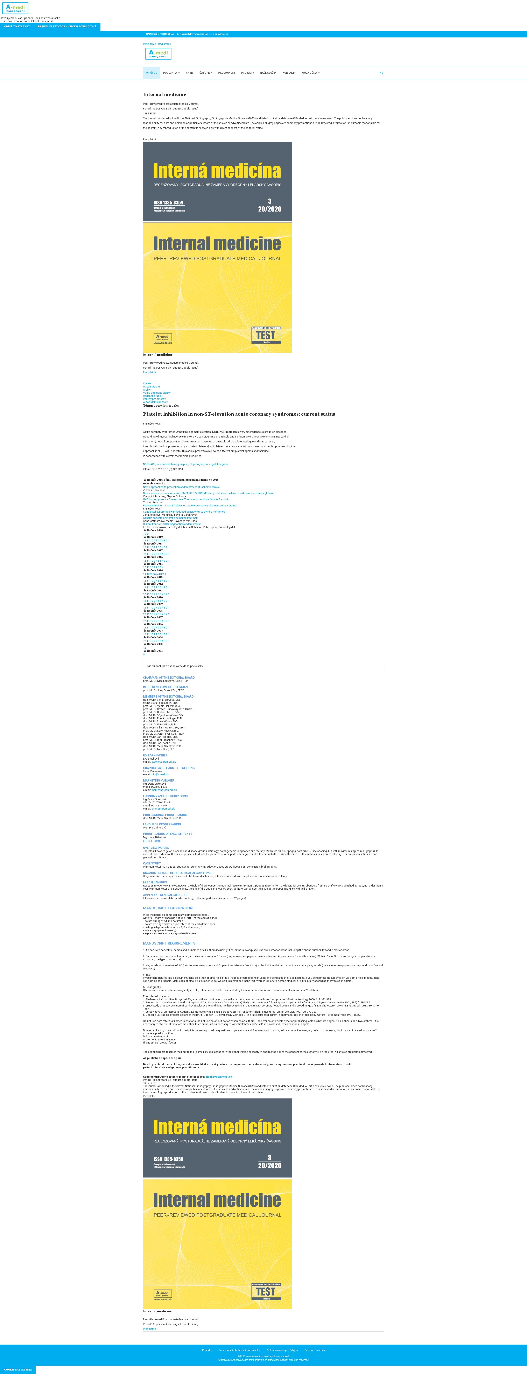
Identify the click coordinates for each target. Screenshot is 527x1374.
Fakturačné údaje (315, 1350)
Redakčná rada (152, 395)
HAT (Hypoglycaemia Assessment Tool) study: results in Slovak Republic (186, 499)
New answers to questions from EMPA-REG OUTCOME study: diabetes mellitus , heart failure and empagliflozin (208, 493)
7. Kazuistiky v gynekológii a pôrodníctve (203, 34)
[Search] (382, 73)
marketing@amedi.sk (164, 789)
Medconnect (226, 72)
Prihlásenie (149, 43)
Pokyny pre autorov (154, 398)
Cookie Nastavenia (18, 1369)
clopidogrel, (197, 464)
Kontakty (289, 72)
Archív (146, 389)
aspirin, (185, 464)
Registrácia (164, 43)
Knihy (189, 72)
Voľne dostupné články (156, 392)
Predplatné (149, 372)
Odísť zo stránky (17, 26)
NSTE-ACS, (150, 464)
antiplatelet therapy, (168, 464)
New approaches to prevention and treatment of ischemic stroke (181, 487)
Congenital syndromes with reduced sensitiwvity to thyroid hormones (184, 511)
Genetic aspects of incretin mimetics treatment (170, 517)
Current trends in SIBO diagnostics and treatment (172, 524)
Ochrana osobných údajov (282, 1350)
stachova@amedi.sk (164, 761)
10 (152, 540)
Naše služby (268, 72)
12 (145, 540)
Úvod (153, 72)
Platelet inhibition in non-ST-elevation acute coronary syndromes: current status (189, 505)
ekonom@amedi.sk (163, 808)
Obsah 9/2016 (151, 386)
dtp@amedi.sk (160, 774)
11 (148, 540)
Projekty (247, 72)
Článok (147, 383)
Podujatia (170, 72)
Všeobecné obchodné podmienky (239, 1350)
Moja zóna (309, 72)
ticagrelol (222, 464)
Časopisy (205, 72)
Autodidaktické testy (155, 402)
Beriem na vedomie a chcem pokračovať (67, 26)
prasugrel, (211, 464)
